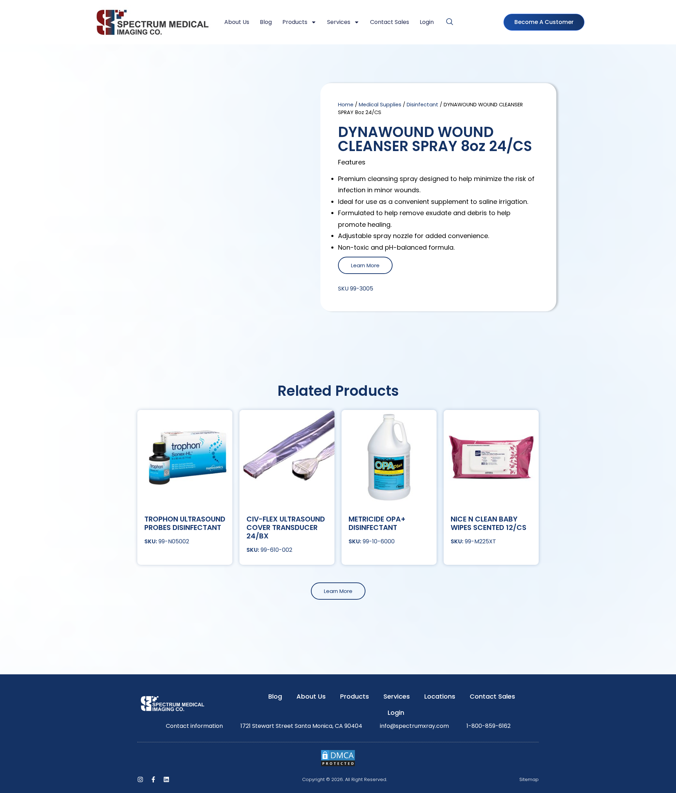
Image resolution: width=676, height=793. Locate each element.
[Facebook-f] (153, 779)
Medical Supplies (380, 104)
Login (427, 22)
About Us (236, 22)
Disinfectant (422, 104)
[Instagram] (140, 779)
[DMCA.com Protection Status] (338, 765)
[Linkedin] (166, 779)
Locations (439, 696)
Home (345, 104)
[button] (450, 22)
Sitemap (529, 779)
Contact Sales (389, 22)
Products (294, 22)
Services (338, 22)
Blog (266, 22)
